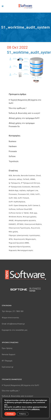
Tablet (26, 213)
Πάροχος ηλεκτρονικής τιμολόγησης (24, 235)
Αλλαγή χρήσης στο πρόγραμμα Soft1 (24, 118)
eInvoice (12, 179)
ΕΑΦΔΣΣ (12, 224)
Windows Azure (15, 217)
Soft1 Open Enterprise (18, 205)
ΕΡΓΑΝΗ (20, 224)
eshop (19, 179)
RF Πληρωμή (7, 361)
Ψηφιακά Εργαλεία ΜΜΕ (19, 243)
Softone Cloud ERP (24, 209)
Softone (12, 156)
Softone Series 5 (16, 213)
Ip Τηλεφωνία (14, 183)
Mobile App (13, 190)
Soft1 (37, 194)
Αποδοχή (10, 414)
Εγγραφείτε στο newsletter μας (14, 330)
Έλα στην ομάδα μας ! (17, 108)
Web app (33, 213)
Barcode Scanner (28, 175)
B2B (10, 175)
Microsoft (35, 187)
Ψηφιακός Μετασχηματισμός (21, 250)
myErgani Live (32, 190)
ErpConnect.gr (7, 367)
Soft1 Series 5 (34, 205)
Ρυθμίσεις (22, 414)
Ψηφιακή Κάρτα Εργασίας (19, 247)
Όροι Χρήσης (7, 348)
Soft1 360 (13, 198)
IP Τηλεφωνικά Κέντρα (30, 183)
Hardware (13, 146)
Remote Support (8, 354)
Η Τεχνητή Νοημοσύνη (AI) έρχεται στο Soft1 (20, 385)
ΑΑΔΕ (11, 220)
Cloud (38, 175)
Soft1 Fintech (23, 198)
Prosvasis (13, 151)
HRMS (32, 179)
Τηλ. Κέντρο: (12, 311)
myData (22, 190)
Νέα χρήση (13, 232)
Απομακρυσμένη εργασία (25, 220)
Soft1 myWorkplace (17, 202)
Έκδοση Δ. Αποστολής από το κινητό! (24, 113)
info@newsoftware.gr (16, 324)
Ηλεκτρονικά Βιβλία (33, 224)
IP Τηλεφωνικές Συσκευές (19, 187)
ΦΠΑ (11, 239)
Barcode (16, 175)
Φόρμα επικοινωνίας (10, 317)
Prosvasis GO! (23, 194)
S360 (32, 194)
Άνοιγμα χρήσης (29, 217)
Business (12, 141)
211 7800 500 (18, 311)
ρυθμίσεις (35, 409)
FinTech (26, 179)
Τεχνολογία (13, 161)
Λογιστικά (35, 228)
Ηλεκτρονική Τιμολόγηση (19, 228)
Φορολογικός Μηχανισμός (25, 239)
